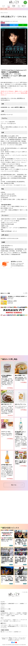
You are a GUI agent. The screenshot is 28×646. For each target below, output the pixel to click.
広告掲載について (12, 638)
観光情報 (2, 611)
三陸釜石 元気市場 (5, 630)
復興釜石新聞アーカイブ (13, 603)
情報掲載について (5, 638)
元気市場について (17, 631)
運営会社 (10, 637)
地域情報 (22, 603)
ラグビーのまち (4, 625)
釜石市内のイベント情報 (5, 608)
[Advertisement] (14, 281)
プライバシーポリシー (22, 637)
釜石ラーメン (16, 619)
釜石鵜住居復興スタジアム (13, 626)
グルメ (2, 617)
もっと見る (25, 293)
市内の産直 (6, 621)
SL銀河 (7, 615)
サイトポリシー (15, 637)
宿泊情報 (19, 613)
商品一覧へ (14, 485)
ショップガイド (9, 631)
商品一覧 (2, 631)
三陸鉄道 (13, 615)
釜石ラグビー (3, 623)
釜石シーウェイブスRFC (14, 625)
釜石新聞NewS (3, 603)
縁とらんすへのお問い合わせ (20, 638)
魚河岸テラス (9, 614)
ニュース (2, 601)
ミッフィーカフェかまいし (6, 619)
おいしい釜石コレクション (15, 621)
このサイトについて (4, 637)
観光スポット (12, 613)
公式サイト (21, 264)
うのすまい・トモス (18, 614)
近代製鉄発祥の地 (4, 613)
